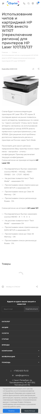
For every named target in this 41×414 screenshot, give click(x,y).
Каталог (6, 321)
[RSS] (33, 69)
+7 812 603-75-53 (21, 371)
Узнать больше (29, 411)
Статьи (5, 339)
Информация (8, 356)
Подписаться (32, 309)
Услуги (5, 333)
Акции (5, 327)
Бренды (6, 345)
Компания (7, 351)
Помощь (6, 362)
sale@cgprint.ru (22, 375)
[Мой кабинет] (33, 4)
